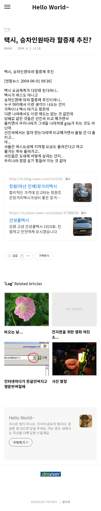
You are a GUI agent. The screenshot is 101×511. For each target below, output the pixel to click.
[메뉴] (7, 7)
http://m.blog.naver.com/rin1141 (36, 179)
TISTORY (51, 502)
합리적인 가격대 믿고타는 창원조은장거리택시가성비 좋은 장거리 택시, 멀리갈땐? (35, 195)
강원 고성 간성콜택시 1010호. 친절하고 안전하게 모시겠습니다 (35, 229)
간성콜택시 (19, 220)
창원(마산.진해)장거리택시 (33, 186)
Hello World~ (50, 7)
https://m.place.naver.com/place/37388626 (43, 213)
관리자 (66, 502)
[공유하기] (22, 255)
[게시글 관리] (28, 255)
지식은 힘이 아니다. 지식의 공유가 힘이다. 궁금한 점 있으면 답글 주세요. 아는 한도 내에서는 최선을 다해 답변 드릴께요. (40, 428)
